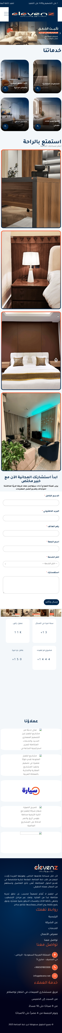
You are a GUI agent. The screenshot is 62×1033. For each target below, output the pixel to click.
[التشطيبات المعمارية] (38, 89)
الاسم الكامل (51, 496)
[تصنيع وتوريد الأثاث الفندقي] (38, 127)
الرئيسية (53, 917)
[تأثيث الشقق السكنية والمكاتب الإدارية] (5, 89)
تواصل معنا (51, 940)
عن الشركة (51, 922)
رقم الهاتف (52, 527)
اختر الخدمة (53, 557)
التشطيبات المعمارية (51, 84)
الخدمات (53, 928)
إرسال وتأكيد (51, 602)
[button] (1, 33)
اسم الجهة (53, 542)
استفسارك (52, 573)
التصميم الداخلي (21, 122)
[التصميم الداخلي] (5, 127)
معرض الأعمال (49, 934)
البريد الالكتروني (50, 511)
